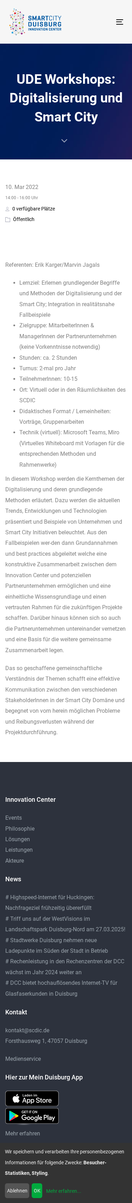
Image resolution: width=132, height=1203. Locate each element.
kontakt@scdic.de (27, 1030)
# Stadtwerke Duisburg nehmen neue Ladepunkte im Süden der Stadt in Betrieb (56, 945)
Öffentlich (23, 219)
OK (37, 1190)
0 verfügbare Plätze (33, 209)
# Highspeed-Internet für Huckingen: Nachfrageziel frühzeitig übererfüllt (49, 902)
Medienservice (23, 1059)
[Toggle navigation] (104, 22)
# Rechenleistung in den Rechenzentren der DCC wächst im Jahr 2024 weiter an (64, 966)
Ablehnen (17, 1190)
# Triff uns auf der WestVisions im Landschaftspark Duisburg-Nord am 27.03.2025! (65, 924)
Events (13, 817)
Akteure (14, 860)
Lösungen (17, 839)
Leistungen (19, 849)
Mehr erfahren (22, 1133)
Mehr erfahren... (63, 1191)
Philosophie (19, 828)
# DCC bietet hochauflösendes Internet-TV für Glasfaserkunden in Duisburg (61, 988)
